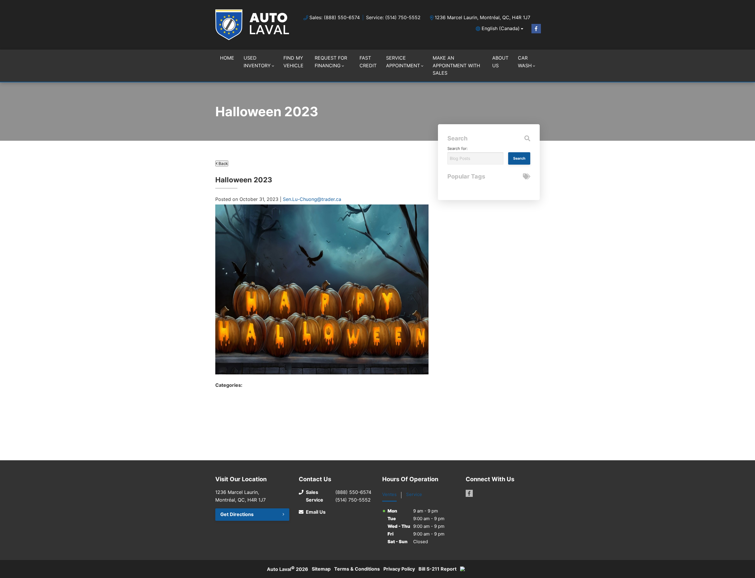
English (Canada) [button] (501, 28)
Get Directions (237, 514)
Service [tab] (414, 494)
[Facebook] (536, 28)
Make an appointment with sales (456, 65)
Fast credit (368, 61)
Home (227, 58)
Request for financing (331, 61)
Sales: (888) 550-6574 (334, 17)
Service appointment (403, 61)
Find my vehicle (293, 61)
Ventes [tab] (389, 494)
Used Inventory (257, 61)
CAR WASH (525, 61)
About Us (500, 61)
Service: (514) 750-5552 (393, 17)
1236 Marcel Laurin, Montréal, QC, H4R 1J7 (482, 17)
